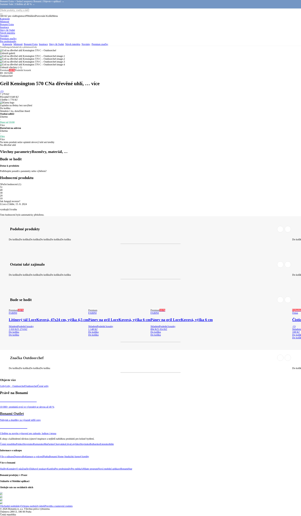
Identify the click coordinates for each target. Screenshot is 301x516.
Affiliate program (89, 468)
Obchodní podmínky (10, 506)
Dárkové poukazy (38, 468)
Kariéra (51, 468)
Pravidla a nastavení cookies (59, 506)
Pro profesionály (63, 468)
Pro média (76, 468)
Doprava (18, 456)
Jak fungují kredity (80, 456)
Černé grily (43, 386)
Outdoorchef (31, 386)
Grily (35, 47)
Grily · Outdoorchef (15, 386)
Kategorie (8, 47)
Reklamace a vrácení (32, 456)
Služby (3, 468)
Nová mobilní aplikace (109, 468)
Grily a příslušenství (25, 47)
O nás (19, 468)
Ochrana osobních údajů (33, 506)
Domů (2, 47)
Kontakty (11, 468)
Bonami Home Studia (60, 456)
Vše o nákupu (7, 456)
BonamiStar (126, 468)
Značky (25, 468)
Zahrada (15, 47)
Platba (46, 456)
